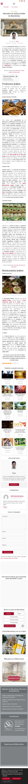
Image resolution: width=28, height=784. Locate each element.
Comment (4, 516)
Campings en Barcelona (20, 411)
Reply (5, 507)
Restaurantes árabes (8, 79)
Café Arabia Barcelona (16, 496)
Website (4, 545)
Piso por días (14, 622)
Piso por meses (14, 619)
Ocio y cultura (14, 11)
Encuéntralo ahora (10, 626)
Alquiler (8, 613)
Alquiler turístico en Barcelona (9, 704)
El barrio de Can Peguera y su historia (7, 395)
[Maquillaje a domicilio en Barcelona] (7, 442)
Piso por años (14, 617)
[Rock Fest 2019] (7, 374)
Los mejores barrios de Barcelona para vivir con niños (20, 448)
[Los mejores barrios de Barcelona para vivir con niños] (20, 442)
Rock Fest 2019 (7, 379)
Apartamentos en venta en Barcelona (11, 706)
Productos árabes (7, 78)
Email (4, 538)
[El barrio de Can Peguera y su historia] (7, 389)
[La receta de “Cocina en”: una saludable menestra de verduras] (20, 424)
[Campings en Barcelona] (20, 405)
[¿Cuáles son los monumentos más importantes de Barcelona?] (7, 405)
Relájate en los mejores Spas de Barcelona (7, 431)
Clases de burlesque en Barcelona (20, 395)
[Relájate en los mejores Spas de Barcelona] (7, 424)
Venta (19, 613)
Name (4, 531)
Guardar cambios (7, 781)
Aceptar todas (6, 778)
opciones (5, 775)
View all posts (14, 484)
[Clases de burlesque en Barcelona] (20, 389)
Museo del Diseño (20, 379)
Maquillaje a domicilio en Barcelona (7, 447)
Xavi (17, 41)
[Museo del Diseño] (20, 374)
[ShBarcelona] (14, 3)
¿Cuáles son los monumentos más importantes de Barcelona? (7, 412)
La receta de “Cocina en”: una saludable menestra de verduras (20, 431)
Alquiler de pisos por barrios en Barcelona (12, 709)
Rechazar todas (16, 778)
